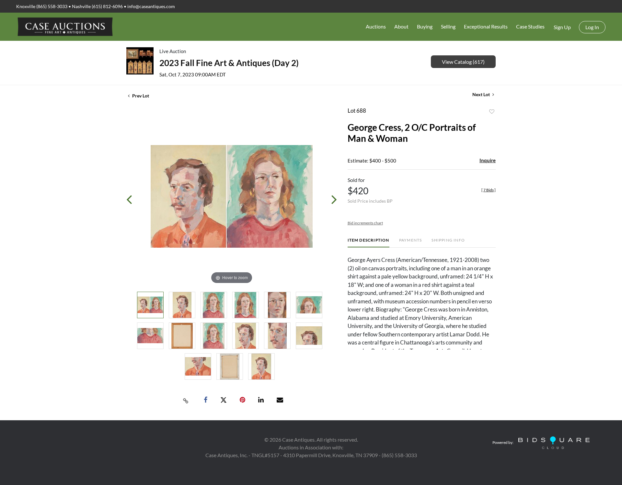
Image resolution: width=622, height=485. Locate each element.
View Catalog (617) (463, 62)
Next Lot (481, 94)
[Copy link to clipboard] (186, 400)
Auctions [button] (376, 26)
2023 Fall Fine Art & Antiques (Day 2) (229, 63)
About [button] (401, 26)
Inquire (487, 160)
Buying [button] (424, 26)
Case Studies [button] (530, 26)
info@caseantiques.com (151, 6)
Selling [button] (448, 26)
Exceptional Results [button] (486, 26)
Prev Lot (140, 95)
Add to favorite (492, 111)
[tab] (368, 242)
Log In (592, 27)
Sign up (562, 27)
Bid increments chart (365, 222)
